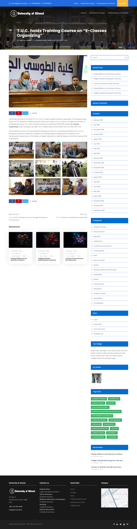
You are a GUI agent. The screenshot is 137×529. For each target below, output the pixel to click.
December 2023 (99, 163)
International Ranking (99, 420)
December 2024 (99, 130)
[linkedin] (117, 524)
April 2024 (97, 153)
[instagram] (127, 524)
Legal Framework (115, 420)
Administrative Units (77, 502)
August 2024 (98, 139)
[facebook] (114, 524)
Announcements (99, 232)
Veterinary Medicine (98, 437)
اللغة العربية (122, 3)
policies (96, 279)
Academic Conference (98, 398)
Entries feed (97, 324)
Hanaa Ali (18, 253)
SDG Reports (98, 289)
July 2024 (97, 144)
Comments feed (99, 329)
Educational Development (100, 407)
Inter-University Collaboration (102, 415)
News (95, 255)
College (73, 492)
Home (72, 489)
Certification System (87, 3)
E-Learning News (40, 40)
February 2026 (98, 120)
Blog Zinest (16, 256)
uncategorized (98, 303)
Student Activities (98, 433)
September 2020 (99, 210)
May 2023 (97, 191)
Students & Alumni (100, 293)
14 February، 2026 (16, 251)
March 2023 (97, 196)
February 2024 (98, 158)
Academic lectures (100, 227)
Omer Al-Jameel (25, 40)
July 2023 (97, 182)
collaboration (98, 241)
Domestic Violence (98, 403)
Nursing (96, 265)
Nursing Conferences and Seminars (105, 270)
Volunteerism (112, 437)
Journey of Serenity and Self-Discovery (74, 259)
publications (96, 424)
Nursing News (98, 274)
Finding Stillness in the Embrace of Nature (19, 259)
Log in (95, 319)
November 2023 (99, 168)
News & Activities (55, 40)
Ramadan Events (109, 424)
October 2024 (98, 134)
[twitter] (120, 524)
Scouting (114, 428)
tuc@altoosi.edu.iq (15, 510)
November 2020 (99, 201)
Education (111, 403)
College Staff (75, 505)
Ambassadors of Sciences (106, 3)
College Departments (78, 499)
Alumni (76, 3)
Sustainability (98, 298)
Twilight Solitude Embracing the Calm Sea (47, 259)
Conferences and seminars (102, 246)
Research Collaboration (99, 428)
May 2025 (97, 125)
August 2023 (98, 177)
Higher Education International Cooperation (106, 411)
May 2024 (97, 149)
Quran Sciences (99, 284)
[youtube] (124, 524)
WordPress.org (98, 334)
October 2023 (98, 172)
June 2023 (97, 187)
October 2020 (98, 206)
